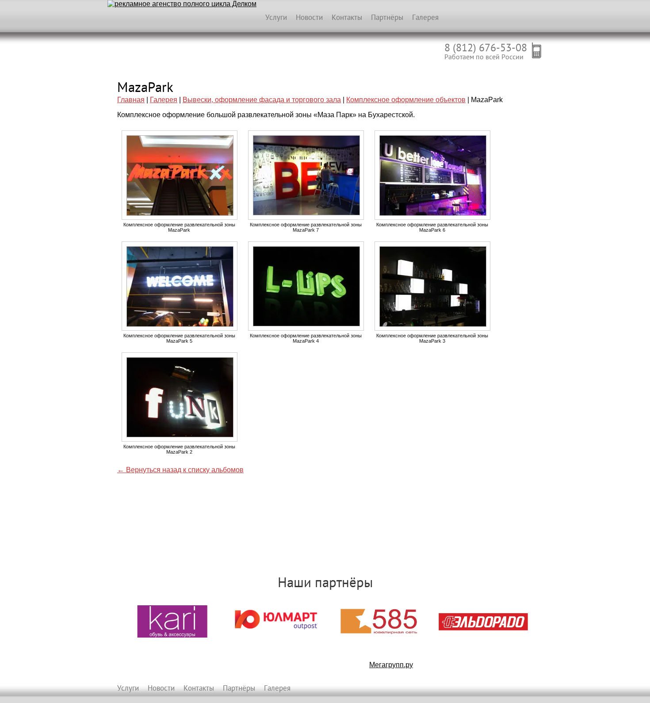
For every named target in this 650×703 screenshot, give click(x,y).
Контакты (347, 17)
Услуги (276, 17)
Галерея (425, 17)
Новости (309, 17)
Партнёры (387, 17)
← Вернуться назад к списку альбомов (180, 470)
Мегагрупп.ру (391, 665)
